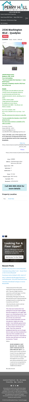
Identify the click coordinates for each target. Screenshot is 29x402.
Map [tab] (4, 199)
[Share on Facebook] (3, 236)
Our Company (4, 23)
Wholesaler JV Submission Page (9, 20)
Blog (15, 382)
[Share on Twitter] (6, 236)
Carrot (25, 400)
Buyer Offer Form (18, 17)
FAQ (17, 380)
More (27, 18)
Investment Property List (9, 380)
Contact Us (20, 382)
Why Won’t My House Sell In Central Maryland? (14, 268)
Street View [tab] (11, 199)
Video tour (22, 143)
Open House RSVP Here (6, 17)
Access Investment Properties (8, 14)
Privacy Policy (9, 382)
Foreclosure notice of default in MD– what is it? (14, 275)
